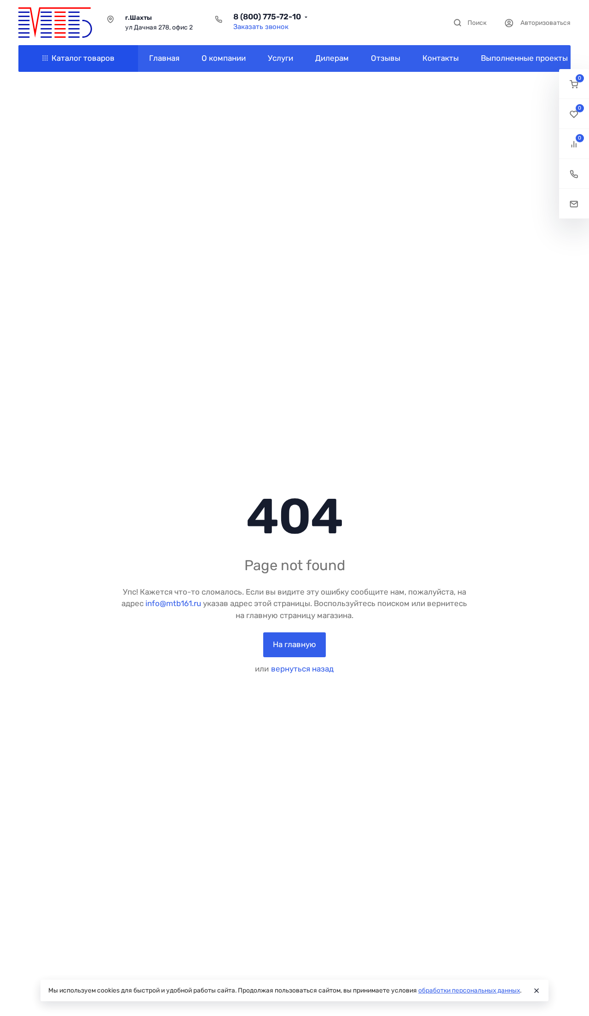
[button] (574, 84)
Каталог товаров (83, 58)
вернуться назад (302, 668)
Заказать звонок (261, 27)
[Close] (536, 990)
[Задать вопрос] (574, 204)
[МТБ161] (55, 22)
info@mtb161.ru (173, 603)
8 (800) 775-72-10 (267, 16)
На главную (294, 644)
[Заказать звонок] (574, 174)
